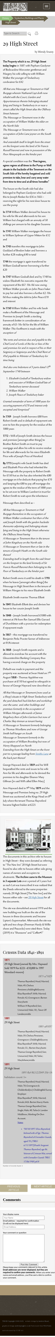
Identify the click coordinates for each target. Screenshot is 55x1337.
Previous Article (13, 1188)
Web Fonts (47, 1325)
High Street (10, 22)
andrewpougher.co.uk (22, 1325)
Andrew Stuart (43, 1321)
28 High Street (35, 897)
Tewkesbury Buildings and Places (29, 18)
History (5, 18)
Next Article (43, 1186)
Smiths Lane (41, 754)
